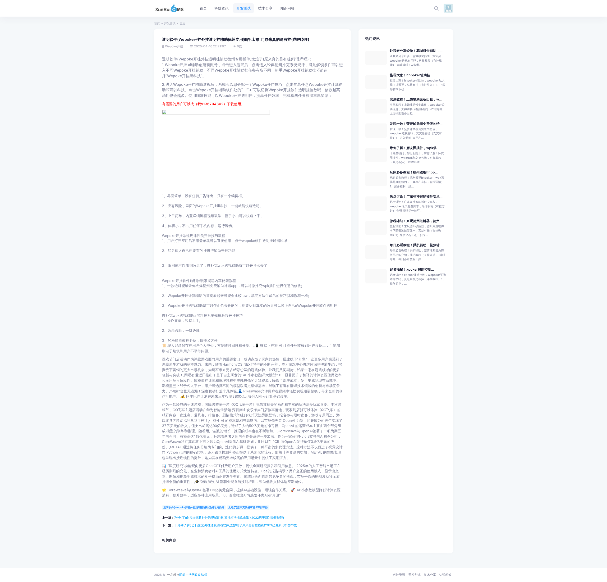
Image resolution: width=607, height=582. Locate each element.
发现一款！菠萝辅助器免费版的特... (416, 124)
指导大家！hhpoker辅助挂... (411, 75)
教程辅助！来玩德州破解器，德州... (416, 221)
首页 (157, 23)
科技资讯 (399, 575)
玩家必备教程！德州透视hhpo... (414, 172)
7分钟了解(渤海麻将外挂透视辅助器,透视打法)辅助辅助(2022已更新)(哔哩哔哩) (229, 517)
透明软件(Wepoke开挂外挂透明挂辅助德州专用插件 (193, 507)
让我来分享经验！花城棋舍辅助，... (416, 51)
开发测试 (169, 23)
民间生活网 (187, 575)
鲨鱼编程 (201, 575)
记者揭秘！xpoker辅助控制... (412, 269)
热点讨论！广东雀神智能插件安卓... (416, 196)
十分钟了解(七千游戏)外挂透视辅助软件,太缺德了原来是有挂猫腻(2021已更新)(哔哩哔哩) (235, 525)
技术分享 (430, 575)
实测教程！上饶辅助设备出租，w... (416, 99)
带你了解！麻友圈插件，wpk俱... (414, 148)
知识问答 (445, 575)
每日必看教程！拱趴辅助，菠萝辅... (416, 245)
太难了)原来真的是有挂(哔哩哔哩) (248, 507)
